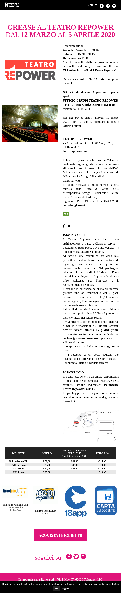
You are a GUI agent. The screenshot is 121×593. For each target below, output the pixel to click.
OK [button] (56, 588)
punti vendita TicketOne (16, 509)
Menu (91, 5)
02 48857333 (81, 108)
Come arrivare (71, 180)
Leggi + (65, 588)
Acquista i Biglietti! (60, 535)
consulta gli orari (74, 205)
